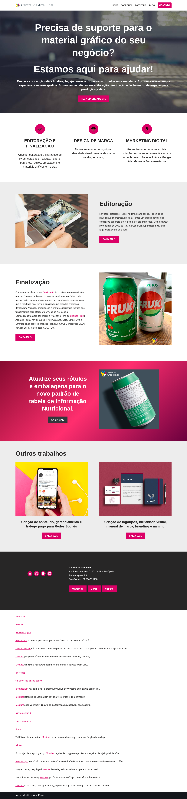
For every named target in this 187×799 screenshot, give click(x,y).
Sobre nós (126, 5)
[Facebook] (43, 573)
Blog (152, 5)
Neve (18, 795)
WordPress (38, 795)
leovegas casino (23, 721)
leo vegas (20, 673)
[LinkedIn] (49, 573)
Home (115, 5)
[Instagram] (36, 573)
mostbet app (21, 761)
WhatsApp (77, 589)
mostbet (19, 624)
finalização (48, 292)
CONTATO (164, 5)
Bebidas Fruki (77, 316)
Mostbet (19, 656)
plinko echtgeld (23, 632)
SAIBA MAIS (109, 239)
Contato (109, 589)
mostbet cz (21, 640)
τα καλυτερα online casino (28, 680)
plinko (18, 745)
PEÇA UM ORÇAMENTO (93, 99)
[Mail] (30, 573)
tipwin (18, 729)
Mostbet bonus (23, 648)
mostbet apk (21, 689)
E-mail (94, 589)
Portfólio (140, 5)
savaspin (20, 616)
